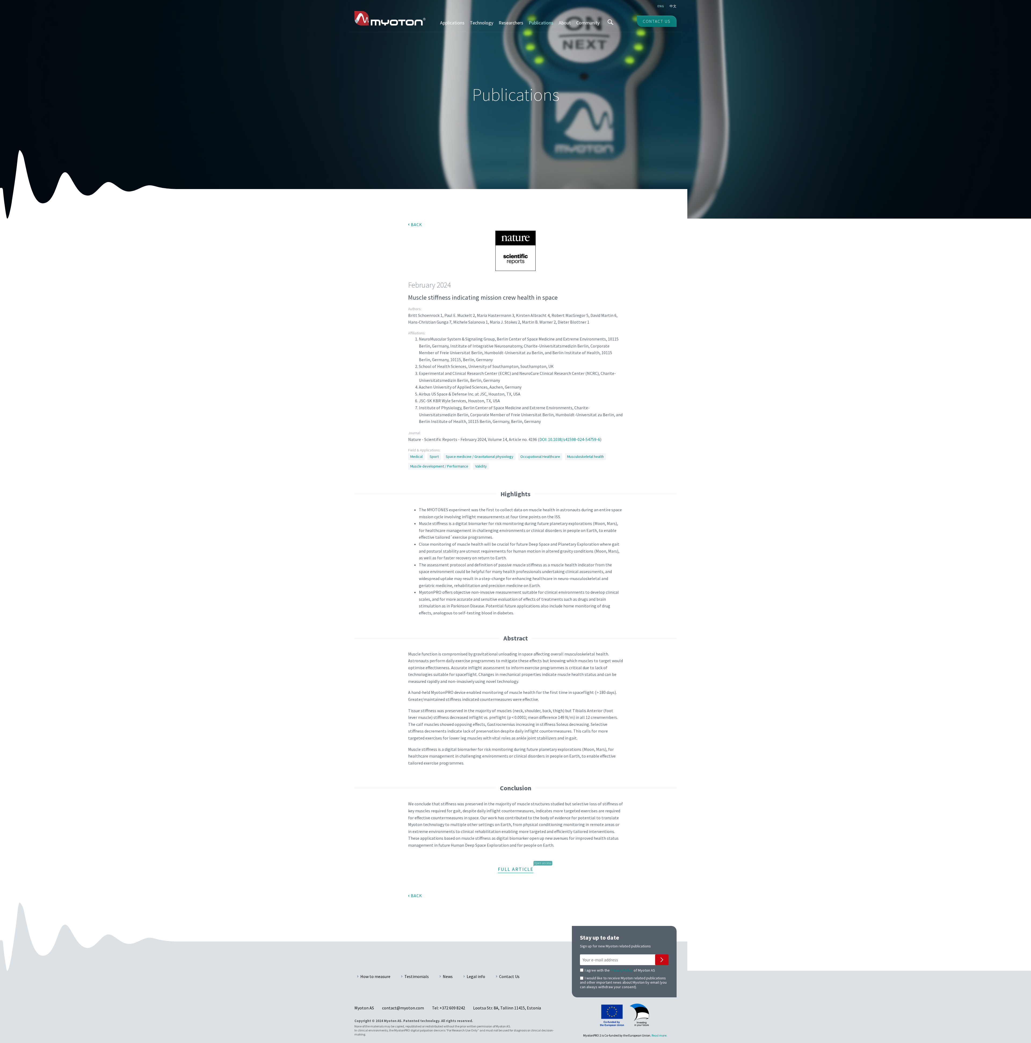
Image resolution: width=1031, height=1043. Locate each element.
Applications (452, 23)
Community (588, 23)
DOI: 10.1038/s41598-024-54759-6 (569, 439)
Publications (541, 23)
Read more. (659, 1035)
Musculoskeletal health (585, 456)
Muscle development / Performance (439, 466)
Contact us (657, 21)
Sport (434, 456)
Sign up (662, 959)
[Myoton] (390, 18)
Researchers (511, 23)
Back (416, 224)
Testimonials (416, 976)
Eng (661, 6)
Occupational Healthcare (540, 456)
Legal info (476, 976)
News (448, 976)
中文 (673, 6)
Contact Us (509, 976)
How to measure (375, 976)
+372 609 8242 (452, 1008)
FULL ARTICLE (515, 869)
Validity (481, 466)
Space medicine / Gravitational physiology (479, 456)
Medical (416, 456)
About (565, 23)
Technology (481, 23)
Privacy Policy (622, 970)
